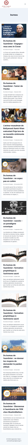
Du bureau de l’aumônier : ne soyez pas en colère (13, 178)
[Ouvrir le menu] (25, 4)
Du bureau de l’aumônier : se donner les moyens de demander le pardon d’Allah (13, 361)
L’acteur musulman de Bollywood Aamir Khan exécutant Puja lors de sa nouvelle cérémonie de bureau (13, 131)
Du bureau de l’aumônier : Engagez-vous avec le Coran (13, 44)
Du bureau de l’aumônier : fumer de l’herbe (13, 86)
